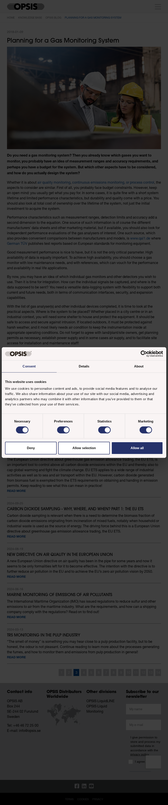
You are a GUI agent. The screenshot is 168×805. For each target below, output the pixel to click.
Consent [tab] (29, 366)
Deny (31, 448)
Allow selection (84, 448)
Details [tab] (84, 366)
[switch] (63, 429)
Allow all (137, 448)
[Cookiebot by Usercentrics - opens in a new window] (144, 353)
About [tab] (139, 366)
